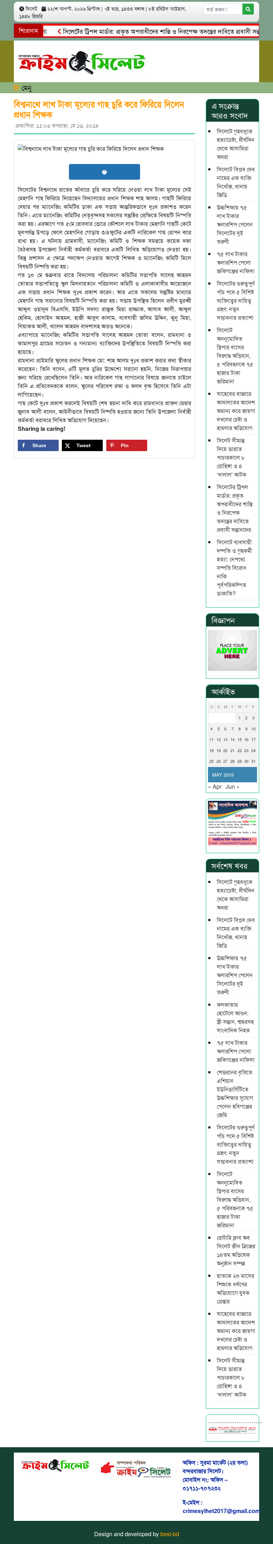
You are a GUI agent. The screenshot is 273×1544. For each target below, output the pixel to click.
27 (225, 761)
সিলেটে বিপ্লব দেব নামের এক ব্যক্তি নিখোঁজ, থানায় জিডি (236, 182)
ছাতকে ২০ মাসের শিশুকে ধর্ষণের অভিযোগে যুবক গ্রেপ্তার (235, 1288)
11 (211, 739)
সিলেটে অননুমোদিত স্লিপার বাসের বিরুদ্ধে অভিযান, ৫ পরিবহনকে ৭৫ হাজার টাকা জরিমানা (235, 355)
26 (218, 761)
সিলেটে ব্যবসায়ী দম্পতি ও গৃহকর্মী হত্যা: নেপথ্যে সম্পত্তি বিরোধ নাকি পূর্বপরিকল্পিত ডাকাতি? (234, 567)
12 (218, 739)
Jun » (233, 786)
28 (232, 761)
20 (225, 750)
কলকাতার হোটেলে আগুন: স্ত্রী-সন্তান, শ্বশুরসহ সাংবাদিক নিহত (235, 1017)
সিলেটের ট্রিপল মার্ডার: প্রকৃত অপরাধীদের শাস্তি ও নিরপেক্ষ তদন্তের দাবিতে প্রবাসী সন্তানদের (156, 31)
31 (253, 761)
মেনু (26, 87)
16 (246, 739)
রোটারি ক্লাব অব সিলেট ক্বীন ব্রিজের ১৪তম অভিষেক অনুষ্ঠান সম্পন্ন (236, 1250)
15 (239, 739)
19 (218, 750)
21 (232, 750)
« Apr (214, 786)
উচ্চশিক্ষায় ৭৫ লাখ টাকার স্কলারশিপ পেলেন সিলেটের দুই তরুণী (235, 224)
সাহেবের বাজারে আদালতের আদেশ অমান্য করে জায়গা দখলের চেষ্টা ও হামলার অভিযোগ (236, 411)
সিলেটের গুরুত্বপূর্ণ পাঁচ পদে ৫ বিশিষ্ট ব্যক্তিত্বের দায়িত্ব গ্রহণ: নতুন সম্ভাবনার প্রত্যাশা (236, 300)
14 (232, 739)
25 (211, 761)
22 (239, 750)
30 (246, 761)
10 (253, 728)
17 (253, 739)
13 (225, 739)
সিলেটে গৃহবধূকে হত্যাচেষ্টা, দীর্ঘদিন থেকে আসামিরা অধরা (236, 144)
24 (253, 750)
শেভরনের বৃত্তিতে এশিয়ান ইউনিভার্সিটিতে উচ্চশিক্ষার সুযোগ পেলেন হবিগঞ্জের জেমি (235, 1093)
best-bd (169, 1534)
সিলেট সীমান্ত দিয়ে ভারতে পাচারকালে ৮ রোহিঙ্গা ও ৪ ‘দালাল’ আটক (231, 457)
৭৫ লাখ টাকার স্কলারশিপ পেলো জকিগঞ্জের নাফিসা (236, 262)
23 (246, 750)
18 (211, 750)
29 (239, 761)
